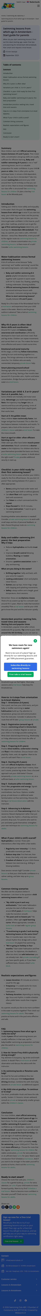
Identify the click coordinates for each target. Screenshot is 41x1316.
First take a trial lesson (20, 674)
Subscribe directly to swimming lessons (20, 667)
